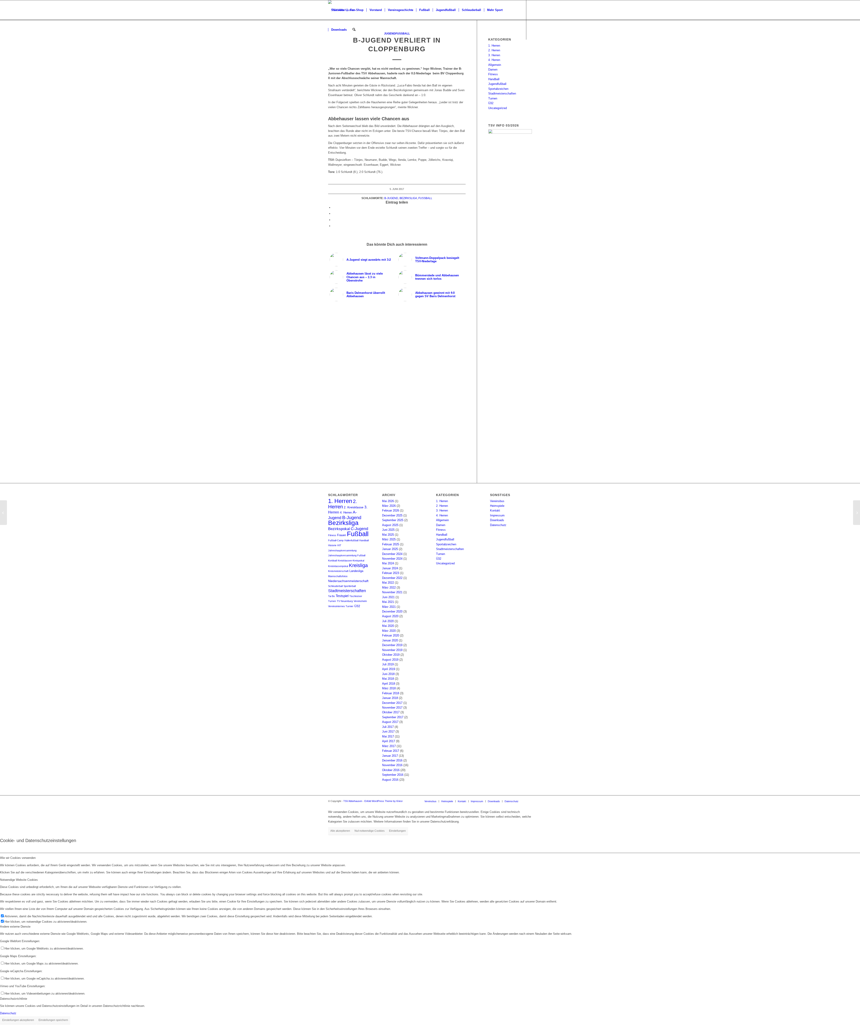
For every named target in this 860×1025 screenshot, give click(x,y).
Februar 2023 (390, 573)
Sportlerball (350, 586)
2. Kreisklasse (353, 507)
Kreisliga (358, 565)
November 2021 (392, 592)
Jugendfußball (497, 84)
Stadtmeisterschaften (502, 93)
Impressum (497, 515)
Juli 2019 (388, 664)
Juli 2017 (388, 726)
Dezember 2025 (392, 515)
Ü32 (490, 103)
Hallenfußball (351, 540)
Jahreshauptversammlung (342, 550)
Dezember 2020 (392, 611)
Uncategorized (497, 108)
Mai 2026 (388, 501)
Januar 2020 (390, 640)
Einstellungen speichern (53, 1020)
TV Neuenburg (345, 601)
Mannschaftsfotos (338, 576)
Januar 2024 (390, 568)
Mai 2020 (388, 625)
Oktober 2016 (391, 770)
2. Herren (494, 50)
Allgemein (494, 65)
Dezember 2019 (392, 645)
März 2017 (389, 746)
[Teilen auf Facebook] (334, 207)
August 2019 (390, 659)
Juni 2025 (388, 529)
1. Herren (494, 45)
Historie (332, 545)
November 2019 (392, 650)
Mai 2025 (388, 534)
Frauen (341, 535)
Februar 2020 (390, 635)
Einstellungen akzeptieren (18, 1020)
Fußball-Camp (336, 540)
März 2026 (389, 505)
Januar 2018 (390, 698)
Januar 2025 (390, 549)
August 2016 (390, 779)
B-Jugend (391, 198)
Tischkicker (355, 596)
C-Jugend (359, 528)
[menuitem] (337, 10)
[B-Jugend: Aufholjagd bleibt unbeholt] (856, 512)
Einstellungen (397, 830)
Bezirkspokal (339, 529)
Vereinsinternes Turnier (340, 606)
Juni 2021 (388, 597)
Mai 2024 (388, 563)
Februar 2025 (390, 544)
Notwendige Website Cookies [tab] (19, 879)
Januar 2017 (390, 755)
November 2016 (392, 765)
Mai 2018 (388, 678)
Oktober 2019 (391, 654)
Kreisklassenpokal (338, 566)
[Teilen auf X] (334, 213)
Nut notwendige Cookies (370, 830)
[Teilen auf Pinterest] (334, 219)
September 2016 (392, 774)
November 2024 (392, 558)
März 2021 (389, 606)
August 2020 (390, 616)
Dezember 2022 (392, 578)
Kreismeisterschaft (338, 571)
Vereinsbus (497, 501)
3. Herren (494, 55)
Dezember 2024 (392, 554)
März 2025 (389, 539)
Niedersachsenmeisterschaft (348, 581)
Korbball (332, 560)
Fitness (493, 74)
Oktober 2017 (391, 712)
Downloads (497, 520)
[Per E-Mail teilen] (334, 226)
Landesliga (356, 571)
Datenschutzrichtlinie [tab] (13, 998)
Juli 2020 (388, 621)
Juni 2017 (388, 731)
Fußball (425, 198)
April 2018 (388, 683)
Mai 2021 (388, 602)
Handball (493, 79)
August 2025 (390, 525)
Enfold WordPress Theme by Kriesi (383, 801)
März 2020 (389, 630)
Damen (492, 69)
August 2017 (390, 722)
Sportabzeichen (498, 88)
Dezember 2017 (392, 703)
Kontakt (495, 510)
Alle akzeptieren (340, 830)
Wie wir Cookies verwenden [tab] (18, 858)
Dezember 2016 (392, 760)
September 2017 (392, 717)
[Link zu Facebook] (329, 49)
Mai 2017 (388, 736)
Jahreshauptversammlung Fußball (346, 555)
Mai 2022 (388, 582)
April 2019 (388, 669)
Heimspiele (497, 505)
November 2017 (392, 707)
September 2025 (392, 520)
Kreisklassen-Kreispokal (351, 560)
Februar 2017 (390, 750)
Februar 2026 (390, 510)
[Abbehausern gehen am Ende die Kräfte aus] (3, 512)
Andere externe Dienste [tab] (15, 926)
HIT (339, 545)
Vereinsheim (360, 601)
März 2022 (389, 587)
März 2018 (389, 688)
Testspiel (342, 596)
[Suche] (354, 30)
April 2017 (388, 741)
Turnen (492, 98)
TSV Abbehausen (352, 801)
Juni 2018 (388, 674)
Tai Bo (331, 596)
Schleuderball (335, 586)
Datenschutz (498, 525)
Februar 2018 (390, 693)
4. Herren (494, 60)
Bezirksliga (408, 198)
